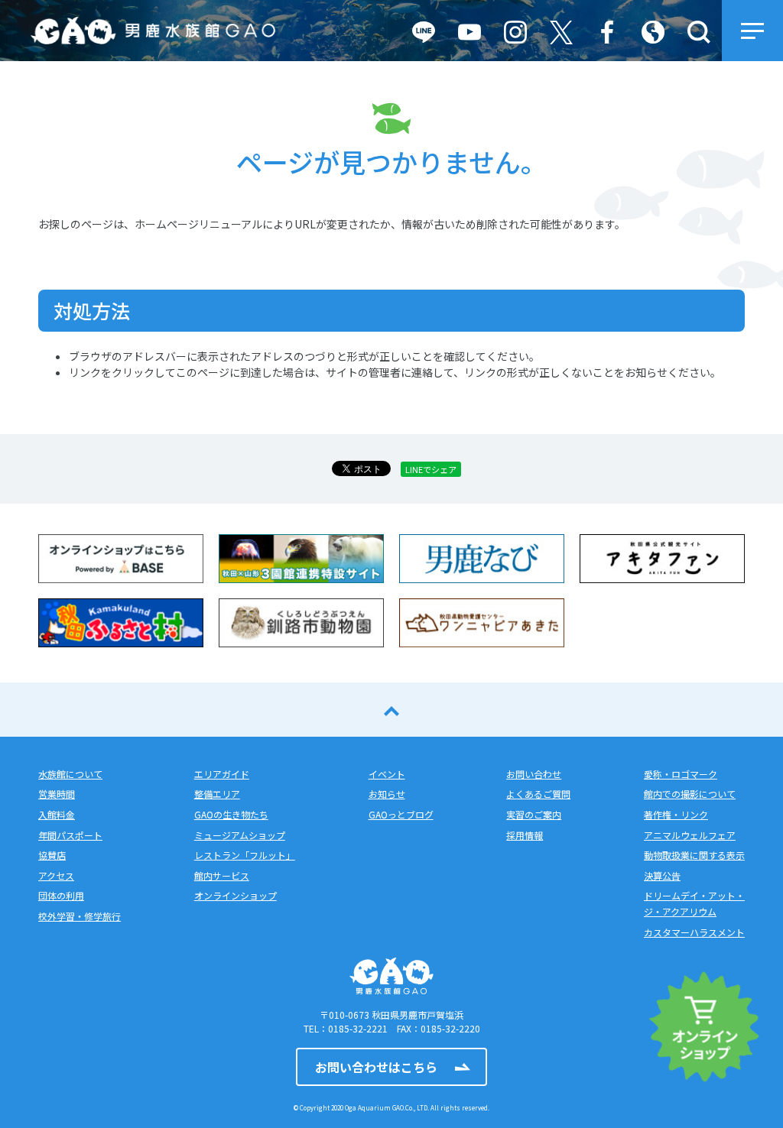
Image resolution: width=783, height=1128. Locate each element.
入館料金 (56, 814)
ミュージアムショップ (239, 834)
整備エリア (217, 793)
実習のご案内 (533, 814)
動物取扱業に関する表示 (694, 854)
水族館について (70, 773)
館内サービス (221, 875)
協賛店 (52, 854)
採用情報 (524, 834)
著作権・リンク (676, 814)
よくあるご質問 (538, 793)
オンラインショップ (235, 895)
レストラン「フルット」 (244, 854)
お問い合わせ (533, 773)
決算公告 (662, 875)
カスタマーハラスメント (694, 931)
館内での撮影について (690, 793)
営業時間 (56, 793)
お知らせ (387, 793)
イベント (387, 773)
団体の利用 (61, 895)
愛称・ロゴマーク (680, 773)
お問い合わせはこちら (376, 1067)
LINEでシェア (430, 469)
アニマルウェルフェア (690, 834)
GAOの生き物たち (231, 814)
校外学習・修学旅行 (79, 915)
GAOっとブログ (401, 814)
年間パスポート (70, 834)
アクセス (56, 875)
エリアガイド (221, 773)
